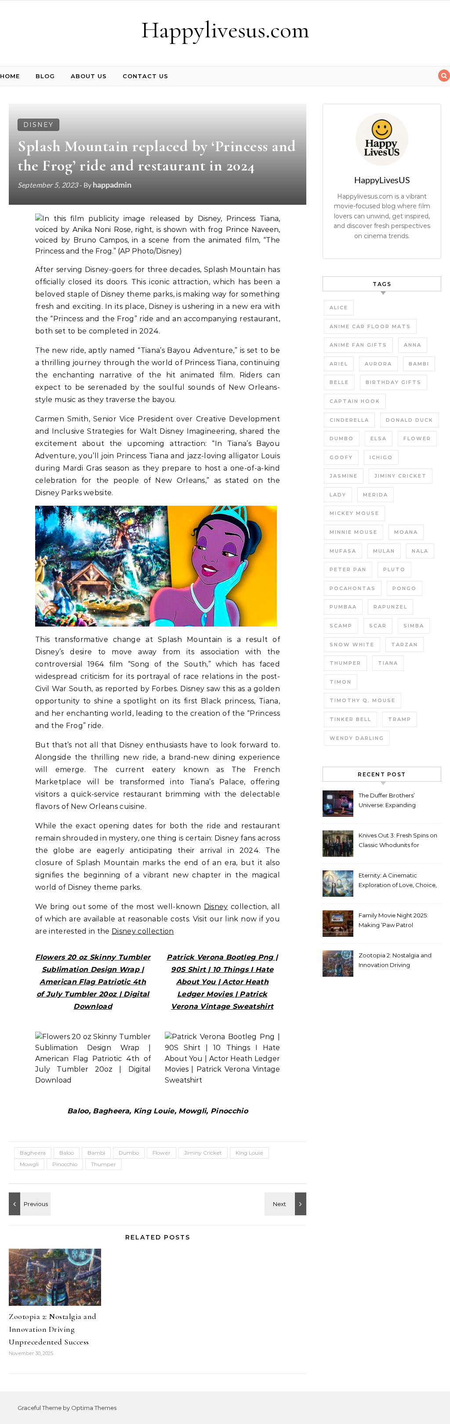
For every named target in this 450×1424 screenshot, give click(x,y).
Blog (45, 76)
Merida (375, 495)
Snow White (352, 644)
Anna (412, 345)
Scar (378, 626)
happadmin (112, 184)
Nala (420, 551)
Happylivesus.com (225, 29)
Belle (339, 382)
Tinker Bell (350, 719)
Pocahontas (353, 588)
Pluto (394, 569)
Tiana (388, 663)
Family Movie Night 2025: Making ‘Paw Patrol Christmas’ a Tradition (393, 921)
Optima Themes (93, 1407)
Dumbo (129, 1152)
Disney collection (143, 931)
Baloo (66, 1152)
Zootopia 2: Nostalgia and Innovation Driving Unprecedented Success (53, 1329)
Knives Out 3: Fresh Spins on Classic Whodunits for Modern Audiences (398, 841)
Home (10, 76)
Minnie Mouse (353, 532)
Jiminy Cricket (203, 1152)
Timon (341, 682)
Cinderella (349, 420)
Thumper (103, 1164)
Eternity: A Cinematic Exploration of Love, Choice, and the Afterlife (398, 881)
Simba (413, 626)
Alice (339, 307)
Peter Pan (348, 569)
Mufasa (343, 551)
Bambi (96, 1152)
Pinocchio (64, 1164)
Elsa (378, 438)
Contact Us (145, 76)
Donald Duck (409, 420)
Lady (338, 495)
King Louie (249, 1152)
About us (89, 76)
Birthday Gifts (393, 382)
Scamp (341, 626)
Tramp (399, 719)
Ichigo (381, 457)
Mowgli (29, 1164)
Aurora (378, 364)
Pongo (404, 588)
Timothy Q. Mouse (363, 700)
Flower (161, 1152)
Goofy (341, 457)
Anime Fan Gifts (358, 345)
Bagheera (33, 1152)
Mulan (384, 551)
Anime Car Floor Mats (370, 326)
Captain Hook (355, 401)
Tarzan (404, 644)
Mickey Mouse (354, 513)
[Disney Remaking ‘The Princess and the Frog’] (28, 1203)
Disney (38, 125)
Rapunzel (390, 607)
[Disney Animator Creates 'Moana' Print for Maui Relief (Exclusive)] (286, 1203)
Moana (406, 532)
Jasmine (344, 476)
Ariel (339, 364)
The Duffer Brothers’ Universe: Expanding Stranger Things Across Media (391, 801)
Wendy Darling (357, 738)
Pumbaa (343, 607)
